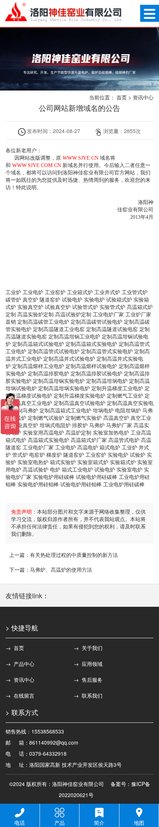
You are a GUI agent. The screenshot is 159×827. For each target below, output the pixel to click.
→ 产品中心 (20, 663)
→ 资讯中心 (20, 679)
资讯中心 (143, 97)
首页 (121, 97)
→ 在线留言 (20, 695)
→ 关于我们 (88, 647)
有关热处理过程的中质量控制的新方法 (74, 554)
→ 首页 (15, 647)
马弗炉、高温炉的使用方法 (61, 569)
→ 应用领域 (88, 663)
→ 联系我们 (88, 695)
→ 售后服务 (88, 679)
